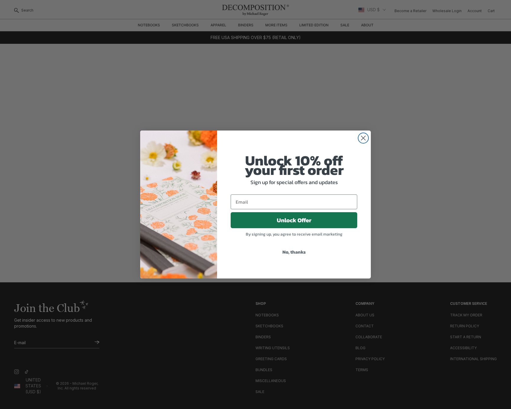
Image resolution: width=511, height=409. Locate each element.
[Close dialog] (363, 138)
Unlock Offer (294, 220)
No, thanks (294, 251)
